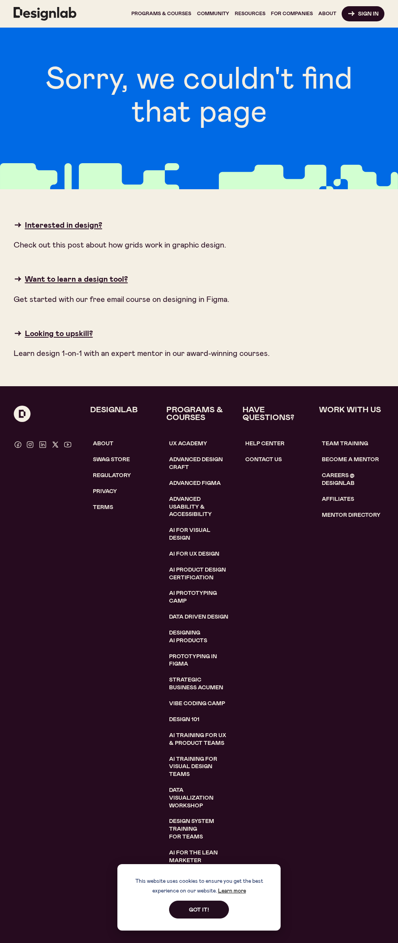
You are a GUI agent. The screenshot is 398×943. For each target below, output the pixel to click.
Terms (103, 507)
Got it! (199, 909)
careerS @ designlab (338, 479)
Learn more (232, 890)
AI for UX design (194, 553)
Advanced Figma (195, 482)
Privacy (105, 491)
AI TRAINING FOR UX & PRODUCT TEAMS (197, 739)
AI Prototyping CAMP (193, 596)
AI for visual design (189, 533)
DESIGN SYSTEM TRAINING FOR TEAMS (191, 828)
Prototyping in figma (193, 660)
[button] (161, 14)
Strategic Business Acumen (196, 683)
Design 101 (184, 719)
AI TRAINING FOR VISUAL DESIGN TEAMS (193, 766)
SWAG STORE (111, 459)
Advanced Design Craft (196, 463)
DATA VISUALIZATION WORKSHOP (191, 797)
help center (265, 443)
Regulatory (112, 475)
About (103, 443)
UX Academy (188, 443)
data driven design (198, 616)
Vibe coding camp (197, 703)
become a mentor (350, 459)
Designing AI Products (188, 636)
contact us (263, 459)
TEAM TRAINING (345, 443)
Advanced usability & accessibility (190, 506)
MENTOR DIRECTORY (351, 514)
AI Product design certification (197, 573)
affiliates (338, 498)
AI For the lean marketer (193, 856)
